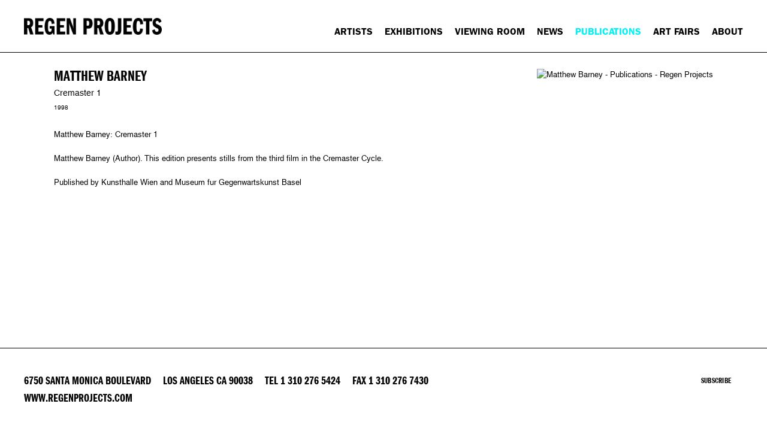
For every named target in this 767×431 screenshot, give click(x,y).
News (550, 31)
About (727, 31)
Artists (353, 31)
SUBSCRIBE (716, 381)
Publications (608, 31)
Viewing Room (490, 31)
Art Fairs (676, 31)
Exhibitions (414, 31)
